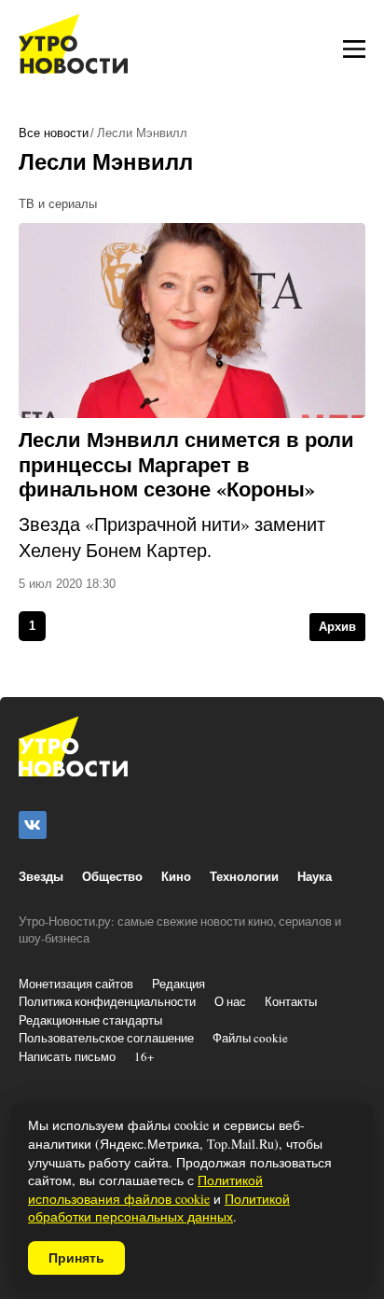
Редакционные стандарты (90, 1020)
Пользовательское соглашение (106, 1037)
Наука (314, 876)
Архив (337, 627)
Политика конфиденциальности (107, 1001)
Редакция (178, 983)
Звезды (41, 876)
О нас (230, 1001)
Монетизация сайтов (76, 983)
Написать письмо (67, 1056)
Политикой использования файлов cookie (145, 1189)
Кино (176, 876)
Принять (76, 1257)
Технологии (244, 876)
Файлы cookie (250, 1037)
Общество (112, 876)
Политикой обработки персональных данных (159, 1208)
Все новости (54, 133)
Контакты (291, 1001)
